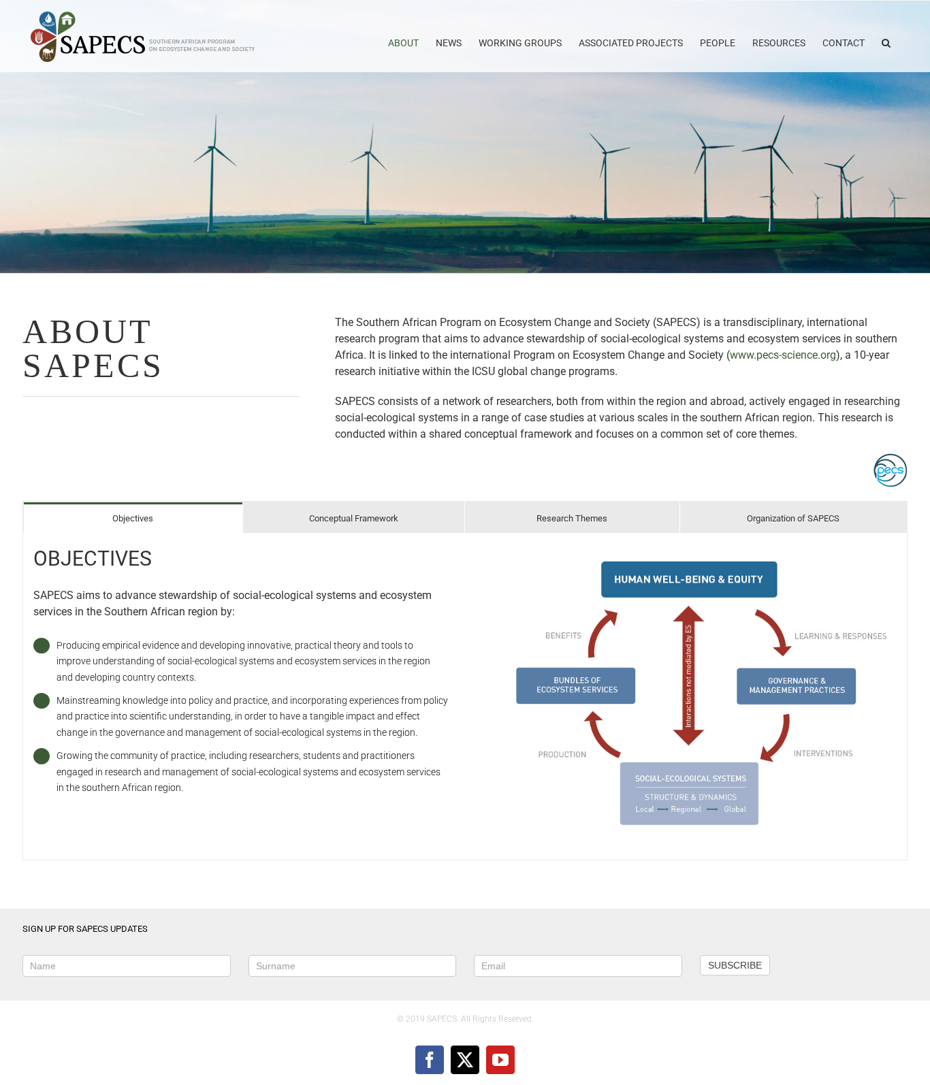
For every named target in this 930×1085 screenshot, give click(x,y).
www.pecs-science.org (783, 355)
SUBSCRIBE (735, 965)
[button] (886, 36)
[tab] (133, 517)
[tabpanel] (465, 697)
